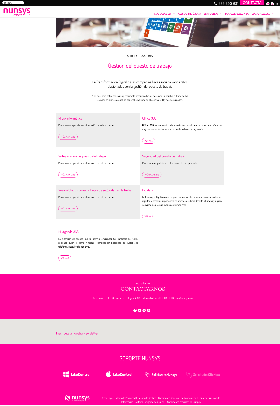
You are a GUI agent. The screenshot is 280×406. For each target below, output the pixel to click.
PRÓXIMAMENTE (68, 136)
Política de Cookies (147, 397)
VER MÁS (149, 140)
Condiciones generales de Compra (184, 401)
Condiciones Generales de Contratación (177, 397)
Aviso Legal (107, 397)
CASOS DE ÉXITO (189, 13)
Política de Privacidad (125, 397)
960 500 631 (228, 3)
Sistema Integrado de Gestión (149, 401)
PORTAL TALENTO (237, 13)
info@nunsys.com (184, 298)
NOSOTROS (211, 13)
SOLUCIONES (163, 13)
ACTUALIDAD (261, 13)
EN (277, 3)
